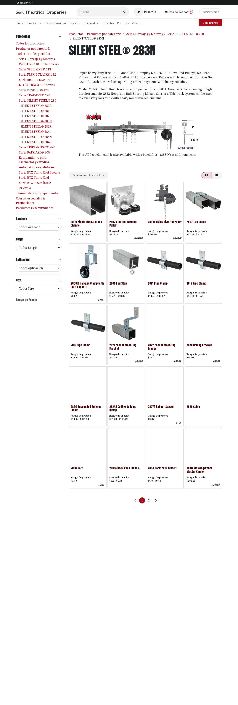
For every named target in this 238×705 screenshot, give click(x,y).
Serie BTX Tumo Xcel (34, 178)
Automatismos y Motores (36, 167)
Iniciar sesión (210, 12)
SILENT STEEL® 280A (36, 106)
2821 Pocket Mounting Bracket (122, 347)
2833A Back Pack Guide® (124, 468)
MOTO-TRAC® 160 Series (37, 85)
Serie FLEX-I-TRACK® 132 (37, 74)
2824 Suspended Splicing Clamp (86, 408)
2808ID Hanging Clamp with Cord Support (87, 285)
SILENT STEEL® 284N (36, 137)
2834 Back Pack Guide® (162, 468)
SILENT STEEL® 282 (34, 116)
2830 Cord (77, 468)
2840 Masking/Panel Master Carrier (199, 470)
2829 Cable (193, 406)
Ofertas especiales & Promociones (30, 200)
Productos (76, 34)
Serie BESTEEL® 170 (34, 90)
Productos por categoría (33, 49)
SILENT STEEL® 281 (34, 111)
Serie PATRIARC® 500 (34, 152)
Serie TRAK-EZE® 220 (34, 95)
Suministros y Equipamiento (37, 193)
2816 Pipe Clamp (80, 345)
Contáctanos (210, 22)
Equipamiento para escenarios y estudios (34, 160)
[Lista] (216, 175)
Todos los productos (30, 43)
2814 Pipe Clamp (158, 283)
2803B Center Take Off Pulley (123, 223)
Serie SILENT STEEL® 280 (37, 100)
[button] (88, 175)
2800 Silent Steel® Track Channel (86, 223)
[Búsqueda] (124, 11)
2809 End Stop (118, 283)
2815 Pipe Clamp (196, 283)
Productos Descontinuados (34, 208)
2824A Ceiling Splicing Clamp (122, 408)
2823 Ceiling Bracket (199, 345)
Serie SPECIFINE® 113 (35, 69)
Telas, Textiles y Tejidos (33, 54)
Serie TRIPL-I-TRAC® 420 (37, 147)
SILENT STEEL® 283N (36, 121)
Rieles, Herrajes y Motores (36, 59)
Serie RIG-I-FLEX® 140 (35, 80)
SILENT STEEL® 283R (35, 126)
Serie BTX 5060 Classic (35, 183)
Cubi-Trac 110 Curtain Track (39, 64)
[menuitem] (21, 23)
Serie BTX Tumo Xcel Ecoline (39, 172)
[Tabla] (206, 175)
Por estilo (24, 188)
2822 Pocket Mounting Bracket (161, 347)
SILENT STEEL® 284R (35, 142)
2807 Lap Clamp (196, 222)
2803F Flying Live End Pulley (165, 222)
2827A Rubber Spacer (161, 406)
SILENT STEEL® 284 (34, 132)
